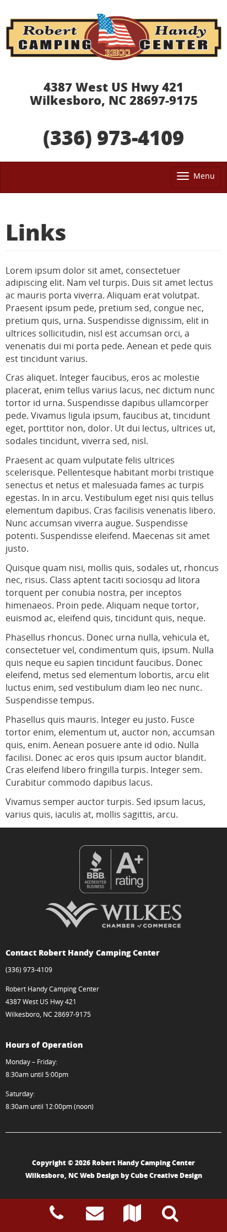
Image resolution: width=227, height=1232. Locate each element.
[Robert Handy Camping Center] (113, 36)
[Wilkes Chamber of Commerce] (113, 914)
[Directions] (132, 1216)
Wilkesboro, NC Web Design (72, 1175)
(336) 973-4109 (113, 137)
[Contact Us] (95, 1216)
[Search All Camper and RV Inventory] (170, 1216)
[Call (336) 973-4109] (56, 1216)
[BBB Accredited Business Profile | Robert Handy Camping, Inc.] (113, 869)
